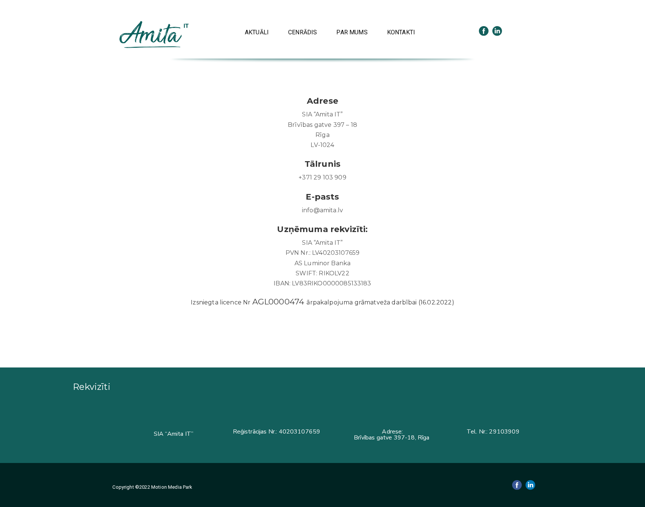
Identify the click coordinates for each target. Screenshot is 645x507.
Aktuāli (257, 32)
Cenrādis (302, 32)
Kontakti (401, 32)
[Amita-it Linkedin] (497, 31)
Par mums (351, 32)
